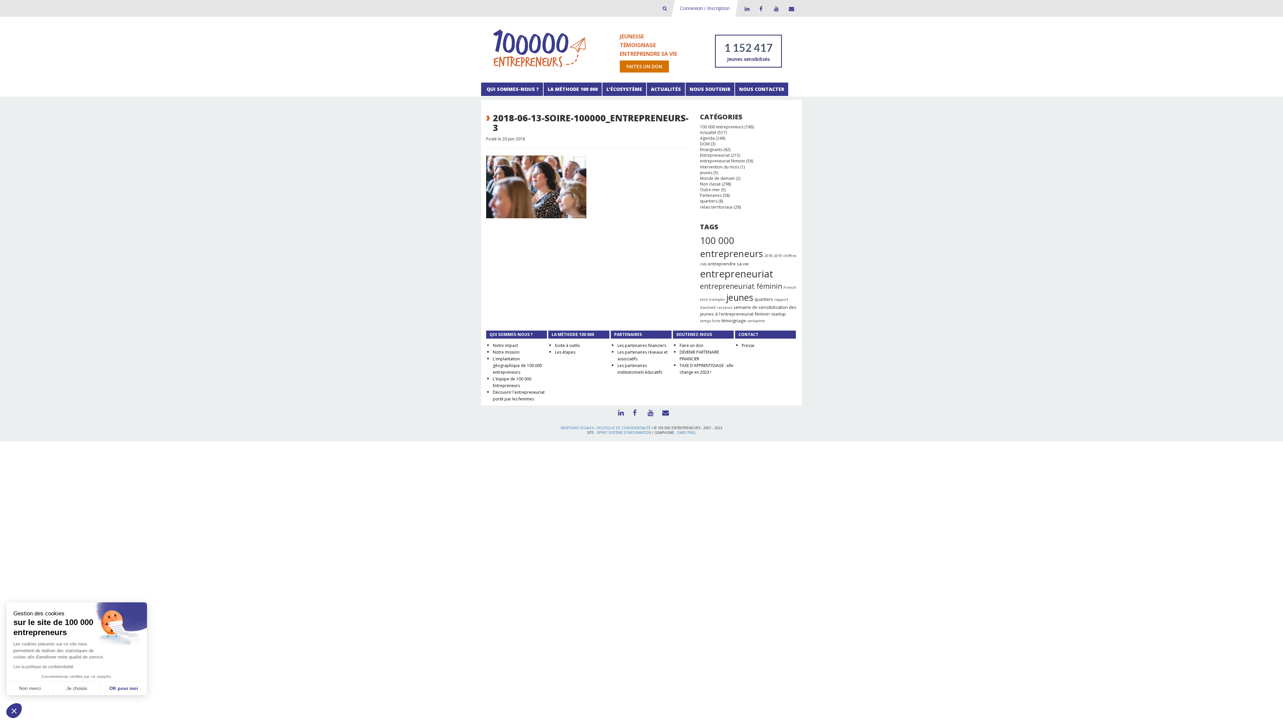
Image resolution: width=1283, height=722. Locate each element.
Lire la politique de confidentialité (43, 667)
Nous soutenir (710, 89)
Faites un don (644, 66)
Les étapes (565, 352)
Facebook (760, 8)
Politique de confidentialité (624, 428)
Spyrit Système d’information (624, 432)
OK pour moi (123, 688)
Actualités (666, 89)
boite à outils (567, 345)
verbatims (756, 321)
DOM (705, 144)
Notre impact (505, 345)
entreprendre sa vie (728, 264)
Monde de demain (717, 178)
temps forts (710, 321)
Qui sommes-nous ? (512, 89)
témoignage (733, 321)
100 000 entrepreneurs (721, 127)
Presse (748, 345)
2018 (768, 255)
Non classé (710, 184)
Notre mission (506, 352)
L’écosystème (624, 89)
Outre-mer (710, 190)
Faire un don (691, 345)
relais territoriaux (716, 207)
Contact (790, 8)
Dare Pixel (686, 432)
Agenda (707, 138)
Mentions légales (577, 428)
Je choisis (76, 688)
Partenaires (711, 195)
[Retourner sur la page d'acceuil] (539, 48)
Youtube (775, 8)
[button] (14, 711)
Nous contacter (761, 89)
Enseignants (711, 149)
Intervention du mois (719, 167)
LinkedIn (746, 8)
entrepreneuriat (736, 273)
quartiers (708, 201)
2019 (778, 255)
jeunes (706, 172)
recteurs (724, 307)
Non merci (30, 688)
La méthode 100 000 (573, 89)
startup (778, 314)
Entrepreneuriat (715, 155)
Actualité (708, 132)
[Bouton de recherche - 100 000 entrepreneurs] (665, 8)
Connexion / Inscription (705, 8)
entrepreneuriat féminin (722, 161)
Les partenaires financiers (641, 345)
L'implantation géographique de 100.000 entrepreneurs (517, 365)
